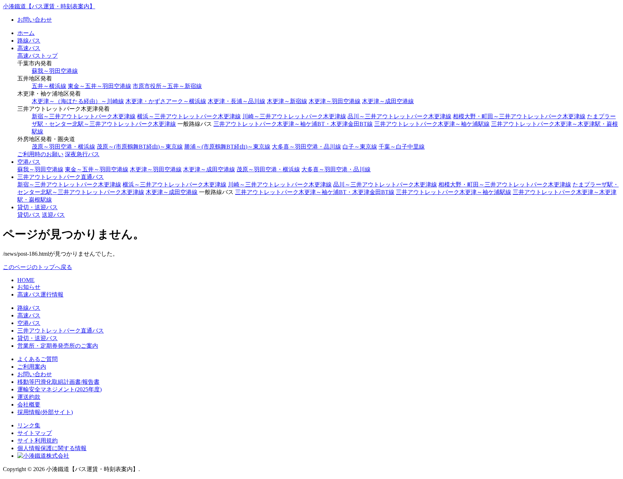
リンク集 (28, 425)
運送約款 (28, 397)
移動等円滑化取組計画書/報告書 (58, 382)
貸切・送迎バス (37, 207)
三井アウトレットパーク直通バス (60, 177)
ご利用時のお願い (40, 154)
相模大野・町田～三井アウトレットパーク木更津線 (519, 116)
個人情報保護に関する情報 (52, 448)
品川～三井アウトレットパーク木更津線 (399, 116)
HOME (26, 280)
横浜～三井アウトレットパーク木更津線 (189, 116)
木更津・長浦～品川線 (236, 101)
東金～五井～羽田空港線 (99, 86)
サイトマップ (34, 433)
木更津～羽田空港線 (335, 101)
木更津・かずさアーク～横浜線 (165, 101)
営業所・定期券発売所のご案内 (57, 346)
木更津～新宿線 (287, 101)
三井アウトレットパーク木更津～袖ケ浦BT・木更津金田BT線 (293, 124)
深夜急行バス (82, 154)
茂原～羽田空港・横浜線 (63, 147)
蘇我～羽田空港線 (55, 71)
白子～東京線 (360, 147)
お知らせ (28, 287)
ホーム (26, 33)
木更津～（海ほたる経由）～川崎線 (78, 101)
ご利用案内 (31, 367)
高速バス (28, 48)
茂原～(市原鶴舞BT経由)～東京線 (140, 147)
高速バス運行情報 (40, 294)
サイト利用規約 (37, 441)
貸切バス (28, 215)
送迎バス (53, 215)
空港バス (28, 162)
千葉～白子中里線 (402, 147)
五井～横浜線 (49, 86)
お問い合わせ (34, 20)
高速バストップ (37, 56)
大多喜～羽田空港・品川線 (306, 147)
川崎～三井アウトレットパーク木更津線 (294, 116)
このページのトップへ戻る (37, 267)
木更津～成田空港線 (388, 101)
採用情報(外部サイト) (45, 412)
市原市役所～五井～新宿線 (167, 86)
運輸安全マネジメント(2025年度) (59, 389)
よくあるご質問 (37, 359)
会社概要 (28, 404)
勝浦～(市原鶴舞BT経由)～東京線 (227, 147)
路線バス (28, 41)
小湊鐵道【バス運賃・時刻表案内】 (49, 6)
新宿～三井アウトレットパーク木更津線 (84, 116)
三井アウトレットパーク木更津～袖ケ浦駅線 (432, 124)
